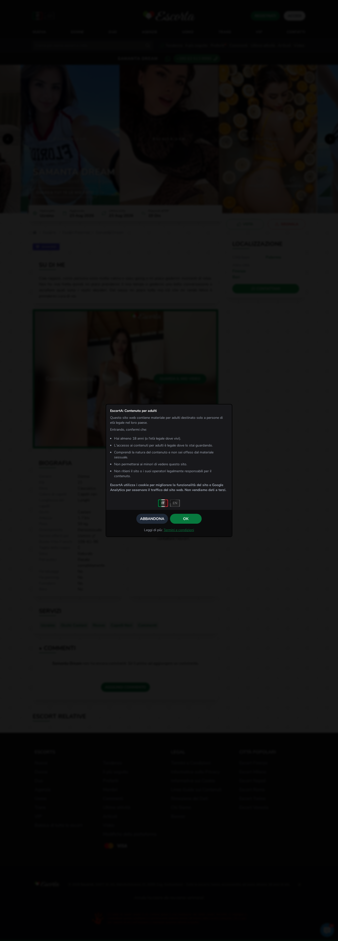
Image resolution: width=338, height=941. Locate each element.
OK (186, 518)
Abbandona (152, 518)
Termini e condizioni (179, 530)
